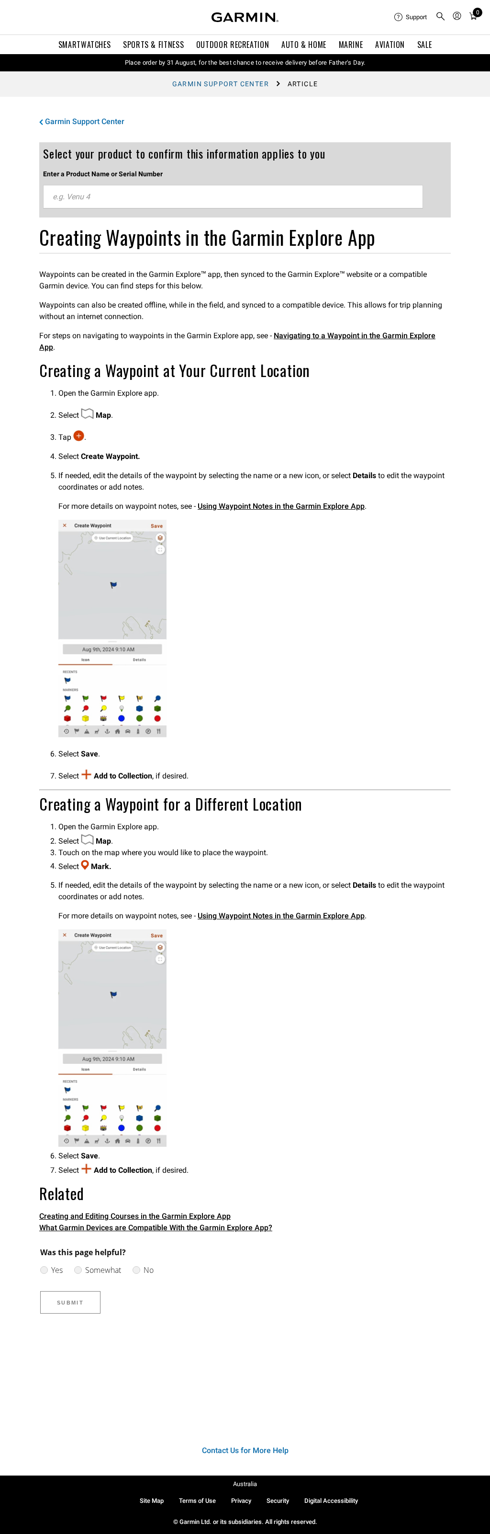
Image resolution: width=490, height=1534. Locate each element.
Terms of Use (197, 1500)
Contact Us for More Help (245, 1450)
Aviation (390, 44)
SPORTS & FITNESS (153, 44)
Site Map (152, 1500)
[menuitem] (411, 17)
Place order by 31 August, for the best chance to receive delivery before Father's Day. (245, 62)
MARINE (351, 44)
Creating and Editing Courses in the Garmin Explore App (135, 1216)
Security (278, 1500)
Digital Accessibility (331, 1500)
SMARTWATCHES (84, 44)
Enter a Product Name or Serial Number (103, 174)
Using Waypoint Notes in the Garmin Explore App (281, 506)
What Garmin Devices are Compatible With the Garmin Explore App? (155, 1227)
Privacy (241, 1500)
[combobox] (233, 197)
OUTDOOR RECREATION (232, 44)
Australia (245, 1484)
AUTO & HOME (303, 44)
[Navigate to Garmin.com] (245, 17)
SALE (424, 44)
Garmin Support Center (220, 84)
